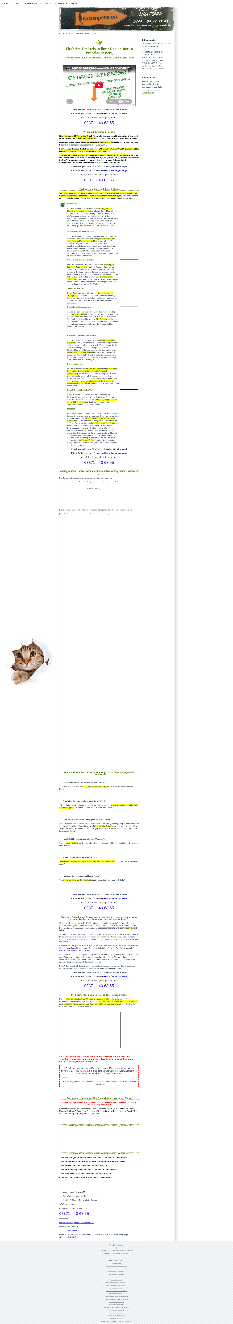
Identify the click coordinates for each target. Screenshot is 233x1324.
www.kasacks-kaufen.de (116, 1288)
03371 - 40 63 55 (99, 123)
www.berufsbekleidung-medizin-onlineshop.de (116, 1307)
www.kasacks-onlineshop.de (116, 1310)
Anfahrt (74, 3)
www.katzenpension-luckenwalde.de (116, 1266)
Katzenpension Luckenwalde (120, 1253)
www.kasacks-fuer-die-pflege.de (116, 1315)
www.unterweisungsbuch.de (116, 1293)
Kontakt (62, 3)
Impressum (120, 1245)
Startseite (8, 3)
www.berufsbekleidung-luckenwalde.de (116, 1282)
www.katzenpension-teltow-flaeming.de (116, 1268)
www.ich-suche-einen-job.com (116, 1271)
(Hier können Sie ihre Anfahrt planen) (75, 951)
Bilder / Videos (48, 3)
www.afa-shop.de (116, 1277)
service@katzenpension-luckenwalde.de (76, 1223)
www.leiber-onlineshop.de (116, 1304)
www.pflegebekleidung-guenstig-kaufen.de (116, 1296)
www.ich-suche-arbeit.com (116, 1274)
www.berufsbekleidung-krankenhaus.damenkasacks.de (116, 1321)
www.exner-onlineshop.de (116, 1302)
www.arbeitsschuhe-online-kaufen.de (116, 1291)
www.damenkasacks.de (116, 1313)
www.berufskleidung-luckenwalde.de (116, 1285)
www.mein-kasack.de (116, 1279)
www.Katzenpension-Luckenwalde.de (147, 25)
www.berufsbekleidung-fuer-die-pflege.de (116, 1299)
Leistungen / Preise (26, 3)
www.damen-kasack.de (116, 1318)
